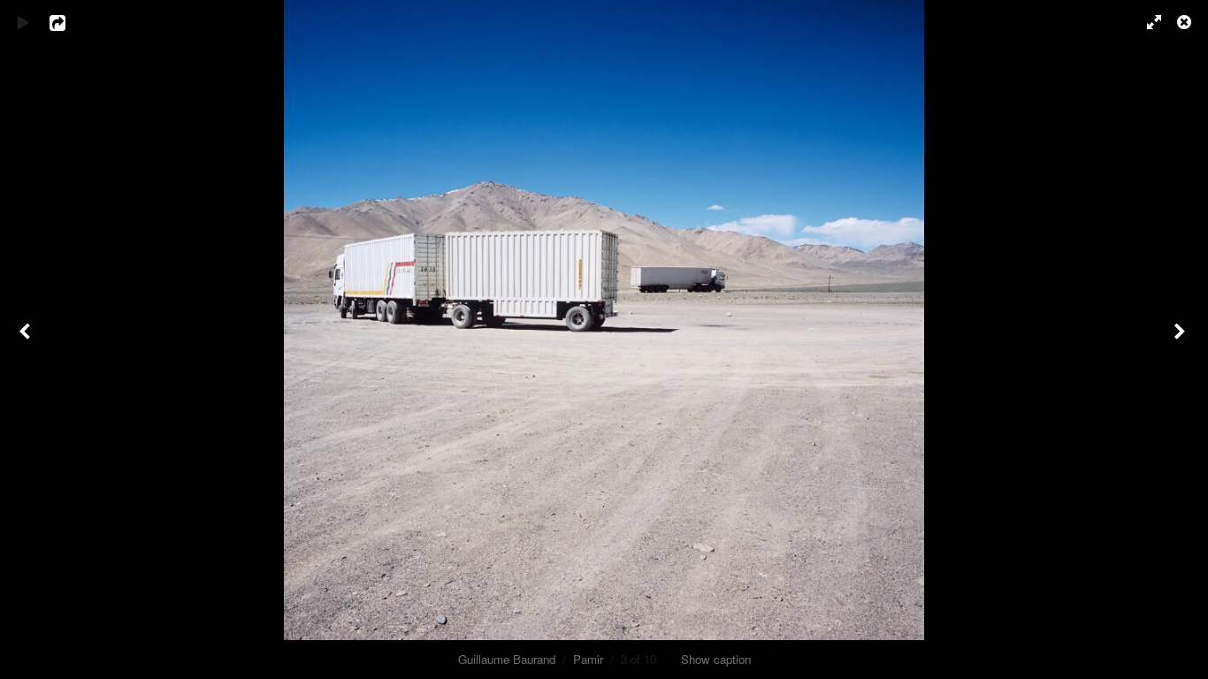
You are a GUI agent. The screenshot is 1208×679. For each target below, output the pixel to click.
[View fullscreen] (1146, 22)
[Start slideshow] (24, 22)
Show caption (716, 659)
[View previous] (26, 339)
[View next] (1181, 339)
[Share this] (70, 22)
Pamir (588, 659)
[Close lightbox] (1186, 22)
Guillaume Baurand (506, 659)
